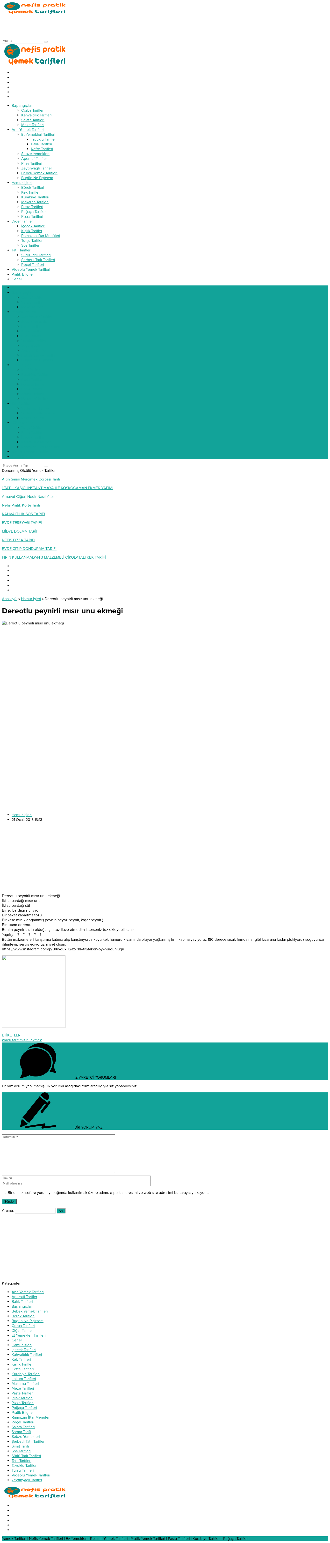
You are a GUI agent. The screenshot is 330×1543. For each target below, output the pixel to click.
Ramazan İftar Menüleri (31, 1417)
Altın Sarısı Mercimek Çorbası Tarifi (31, 479)
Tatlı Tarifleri (21, 1460)
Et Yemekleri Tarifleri (29, 1335)
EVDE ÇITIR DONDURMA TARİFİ (29, 548)
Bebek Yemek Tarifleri (30, 1311)
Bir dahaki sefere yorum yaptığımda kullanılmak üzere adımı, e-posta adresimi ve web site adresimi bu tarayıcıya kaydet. (108, 1192)
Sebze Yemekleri (26, 1436)
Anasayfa (9, 598)
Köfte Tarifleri (23, 1369)
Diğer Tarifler (22, 1330)
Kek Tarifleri (21, 1359)
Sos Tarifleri (21, 1451)
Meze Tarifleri (23, 1388)
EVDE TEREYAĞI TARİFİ (22, 522)
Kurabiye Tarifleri (26, 1374)
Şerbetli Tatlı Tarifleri (28, 1441)
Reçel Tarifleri (23, 1422)
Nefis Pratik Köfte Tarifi (21, 505)
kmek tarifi (11, 1040)
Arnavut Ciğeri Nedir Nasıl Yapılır (29, 496)
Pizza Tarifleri (23, 1403)
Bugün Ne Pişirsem (27, 1321)
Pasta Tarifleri (23, 1393)
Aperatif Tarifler (24, 1296)
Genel (17, 1340)
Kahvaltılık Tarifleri (27, 1354)
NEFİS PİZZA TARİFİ (18, 540)
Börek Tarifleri (23, 1316)
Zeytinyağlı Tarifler (27, 1480)
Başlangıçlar (22, 1306)
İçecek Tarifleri (24, 1349)
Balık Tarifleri (22, 1301)
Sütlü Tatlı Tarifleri (26, 1456)
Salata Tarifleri (23, 1427)
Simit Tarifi (20, 1446)
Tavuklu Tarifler (24, 1465)
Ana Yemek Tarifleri (28, 1292)
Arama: (8, 1210)
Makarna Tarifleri (25, 1383)
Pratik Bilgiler (23, 1412)
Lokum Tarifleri (24, 1378)
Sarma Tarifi (21, 1431)
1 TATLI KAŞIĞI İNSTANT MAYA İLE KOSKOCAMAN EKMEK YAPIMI (57, 488)
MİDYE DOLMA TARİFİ (20, 531)
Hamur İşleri (31, 598)
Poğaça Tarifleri (24, 1407)
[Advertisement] (90, 26)
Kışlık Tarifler (22, 1364)
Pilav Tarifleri (22, 1398)
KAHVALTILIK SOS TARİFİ (23, 514)
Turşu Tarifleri (23, 1470)
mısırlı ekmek (31, 1040)
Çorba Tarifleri (23, 1325)
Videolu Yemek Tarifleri (31, 1475)
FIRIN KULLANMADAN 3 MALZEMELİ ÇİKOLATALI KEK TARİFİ (54, 557)
